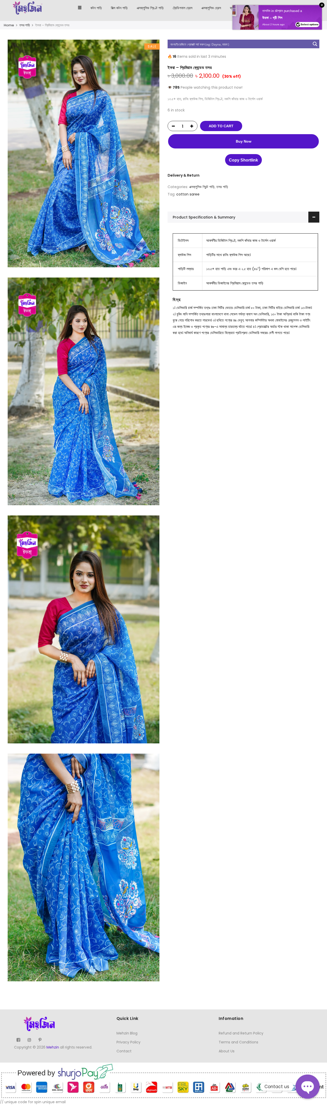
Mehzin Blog (126, 1033)
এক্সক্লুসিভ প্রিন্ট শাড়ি (202, 186)
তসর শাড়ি (24, 25)
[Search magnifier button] (315, 44)
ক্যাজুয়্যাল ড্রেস (239, 7)
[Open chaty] (308, 1087)
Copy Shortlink (243, 160)
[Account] (309, 8)
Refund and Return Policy (241, 1033)
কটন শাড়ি (96, 7)
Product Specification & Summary (204, 217)
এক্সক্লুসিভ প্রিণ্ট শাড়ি (150, 7)
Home (9, 25)
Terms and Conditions (238, 1042)
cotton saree (188, 194)
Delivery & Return (184, 175)
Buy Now (243, 141)
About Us (227, 1051)
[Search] (300, 8)
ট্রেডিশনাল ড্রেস (182, 7)
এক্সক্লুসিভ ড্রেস (211, 7)
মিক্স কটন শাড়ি (119, 7)
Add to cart (221, 126)
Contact (124, 1051)
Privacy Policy (128, 1042)
